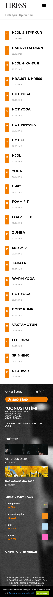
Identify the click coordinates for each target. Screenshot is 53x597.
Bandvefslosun (27, 48)
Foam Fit (20, 202)
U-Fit (16, 186)
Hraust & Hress (27, 79)
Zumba (18, 232)
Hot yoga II (23, 109)
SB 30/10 (19, 248)
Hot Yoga (21, 294)
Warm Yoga (23, 279)
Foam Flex (22, 217)
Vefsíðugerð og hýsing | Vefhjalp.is (26, 585)
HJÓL (16, 155)
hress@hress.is (36, 582)
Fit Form (20, 340)
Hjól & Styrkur (27, 32)
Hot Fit (19, 140)
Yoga (17, 171)
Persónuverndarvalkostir (21, 593)
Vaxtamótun (24, 325)
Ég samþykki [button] (42, 593)
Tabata (19, 263)
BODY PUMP (23, 309)
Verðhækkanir (16, 458)
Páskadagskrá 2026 (19, 481)
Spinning (20, 355)
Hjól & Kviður (25, 63)
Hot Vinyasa (24, 125)
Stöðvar (20, 371)
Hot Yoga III (23, 94)
